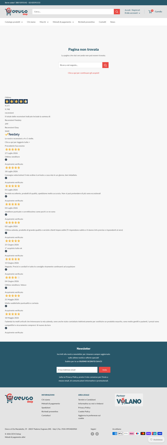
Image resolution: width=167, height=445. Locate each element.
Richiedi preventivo (86, 22)
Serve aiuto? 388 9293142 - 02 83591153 (22, 2)
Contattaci (46, 415)
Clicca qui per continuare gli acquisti (83, 73)
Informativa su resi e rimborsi (90, 403)
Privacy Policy (72, 377)
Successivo (20, 146)
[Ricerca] (117, 11)
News (112, 22)
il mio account (131, 13)
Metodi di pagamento (62, 22)
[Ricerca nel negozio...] (105, 65)
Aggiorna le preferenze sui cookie (89, 416)
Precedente (10, 146)
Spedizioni (46, 407)
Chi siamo (31, 22)
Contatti (102, 22)
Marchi (43, 22)
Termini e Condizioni (87, 399)
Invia (105, 370)
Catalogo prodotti (12, 22)
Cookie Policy (84, 411)
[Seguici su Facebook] (92, 433)
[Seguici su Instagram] (97, 433)
